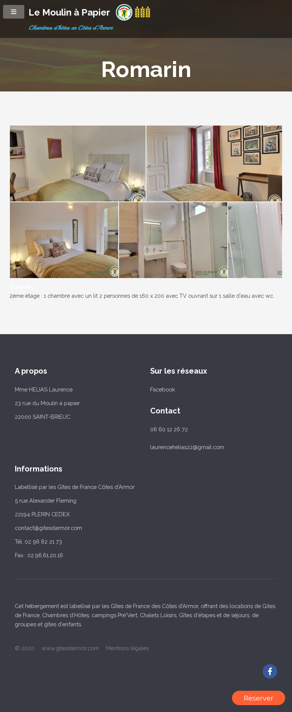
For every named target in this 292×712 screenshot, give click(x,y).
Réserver (258, 698)
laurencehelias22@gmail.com (187, 447)
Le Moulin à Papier (69, 12)
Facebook (162, 389)
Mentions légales (127, 648)
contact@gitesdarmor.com (48, 528)
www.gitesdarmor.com (70, 648)
